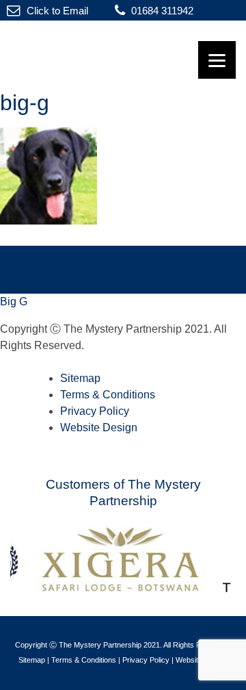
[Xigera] (125, 588)
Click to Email (56, 10)
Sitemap (80, 378)
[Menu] (217, 60)
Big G (13, 301)
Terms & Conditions (107, 394)
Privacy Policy (94, 411)
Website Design (98, 427)
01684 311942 (160, 10)
